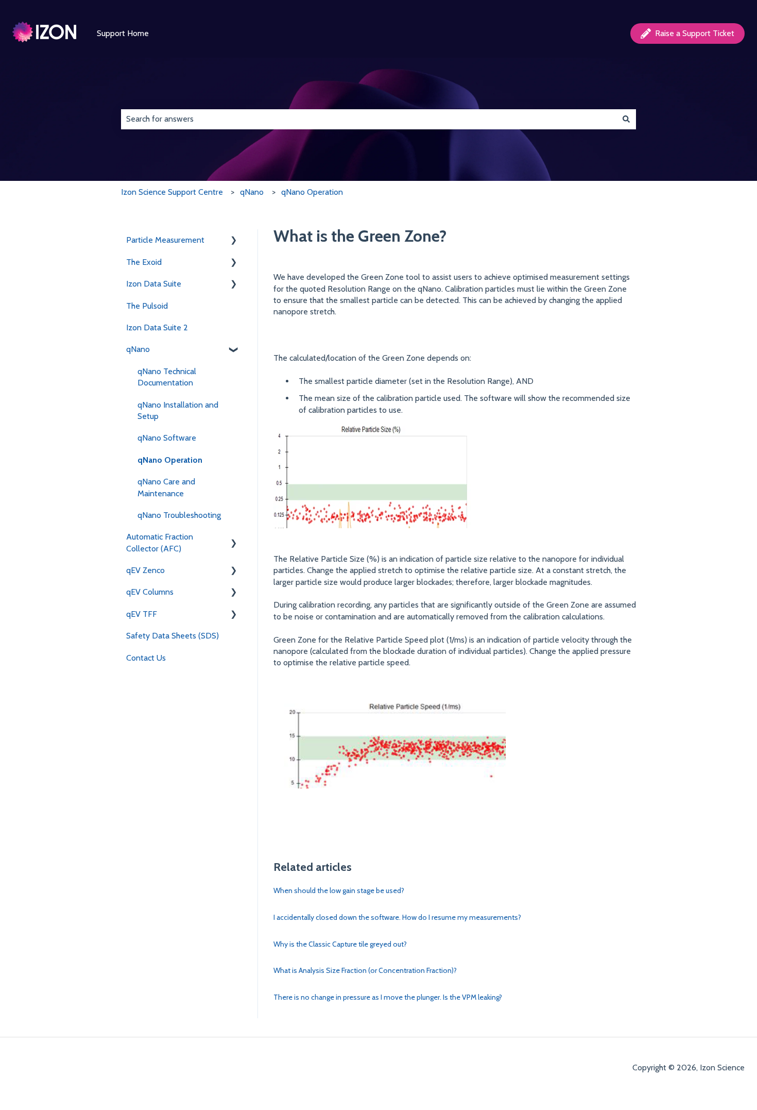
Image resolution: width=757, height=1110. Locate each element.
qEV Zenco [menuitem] (145, 570)
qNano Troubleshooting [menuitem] (179, 515)
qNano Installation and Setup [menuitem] (177, 410)
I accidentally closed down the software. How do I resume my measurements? (397, 917)
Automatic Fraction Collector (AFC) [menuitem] (159, 542)
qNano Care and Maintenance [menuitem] (166, 487)
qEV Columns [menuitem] (150, 592)
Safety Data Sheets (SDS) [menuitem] (172, 636)
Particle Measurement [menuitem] (165, 240)
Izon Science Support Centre (172, 192)
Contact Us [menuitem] (146, 658)
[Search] (626, 119)
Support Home (123, 33)
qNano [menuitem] (138, 349)
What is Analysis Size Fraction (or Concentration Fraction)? (365, 970)
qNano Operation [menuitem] (169, 460)
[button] (234, 240)
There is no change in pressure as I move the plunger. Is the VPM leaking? (387, 997)
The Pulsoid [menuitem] (147, 306)
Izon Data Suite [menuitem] (153, 284)
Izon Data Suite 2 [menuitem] (157, 327)
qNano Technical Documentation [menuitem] (166, 377)
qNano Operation (312, 192)
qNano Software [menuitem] (166, 438)
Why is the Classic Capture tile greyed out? (340, 944)
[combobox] (368, 119)
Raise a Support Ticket (694, 33)
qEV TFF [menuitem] (141, 614)
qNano (252, 192)
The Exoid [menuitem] (144, 262)
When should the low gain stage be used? (338, 890)
